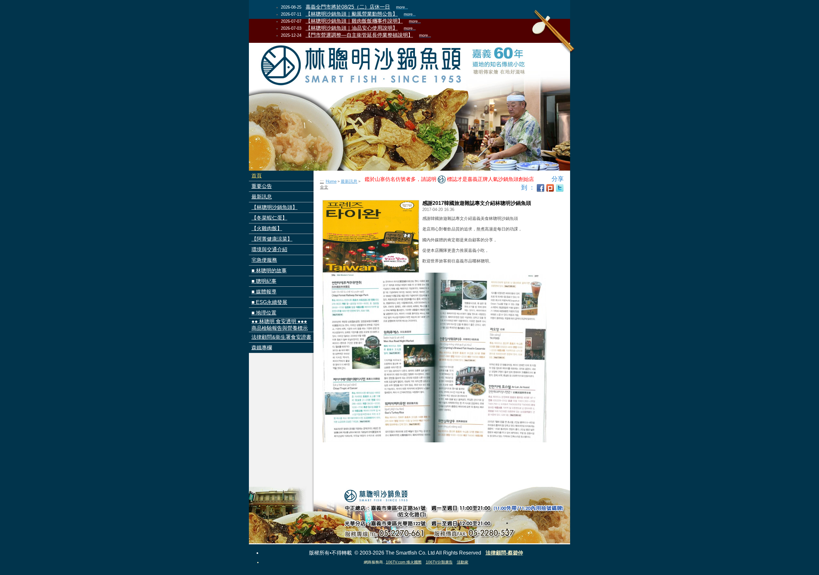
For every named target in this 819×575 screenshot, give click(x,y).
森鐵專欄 (261, 347)
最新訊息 (261, 196)
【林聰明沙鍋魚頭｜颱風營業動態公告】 (352, 14)
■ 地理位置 (263, 312)
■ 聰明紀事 (263, 281)
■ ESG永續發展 (269, 302)
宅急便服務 (264, 260)
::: (322, 181)
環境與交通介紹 (269, 249)
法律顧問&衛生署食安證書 (281, 337)
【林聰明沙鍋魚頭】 (274, 207)
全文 (324, 187)
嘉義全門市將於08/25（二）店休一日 (348, 7)
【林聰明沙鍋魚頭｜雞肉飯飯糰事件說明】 (354, 21)
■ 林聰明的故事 (269, 270)
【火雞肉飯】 (266, 228)
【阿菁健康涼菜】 (271, 239)
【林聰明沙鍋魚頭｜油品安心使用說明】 (352, 28)
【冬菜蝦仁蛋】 (269, 218)
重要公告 (261, 186)
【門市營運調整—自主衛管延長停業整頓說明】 (359, 35)
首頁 (256, 175)
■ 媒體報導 (263, 291)
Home (331, 181)
